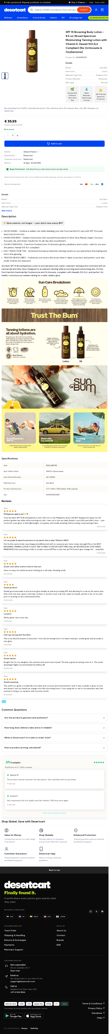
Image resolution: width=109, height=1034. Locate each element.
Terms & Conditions (93, 1003)
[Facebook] (102, 911)
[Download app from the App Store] (33, 1015)
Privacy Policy (96, 1008)
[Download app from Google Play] (13, 1015)
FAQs (101, 1017)
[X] (96, 911)
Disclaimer (98, 1013)
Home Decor (22, 18)
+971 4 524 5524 (17, 992)
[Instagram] (90, 911)
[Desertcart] (15, 10)
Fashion (53, 18)
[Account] (96, 10)
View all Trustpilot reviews (54, 813)
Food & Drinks (39, 18)
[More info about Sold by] (38, 152)
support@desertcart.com (22, 981)
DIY (63, 18)
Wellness (8, 18)
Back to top (54, 870)
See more (7, 210)
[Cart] (102, 10)
